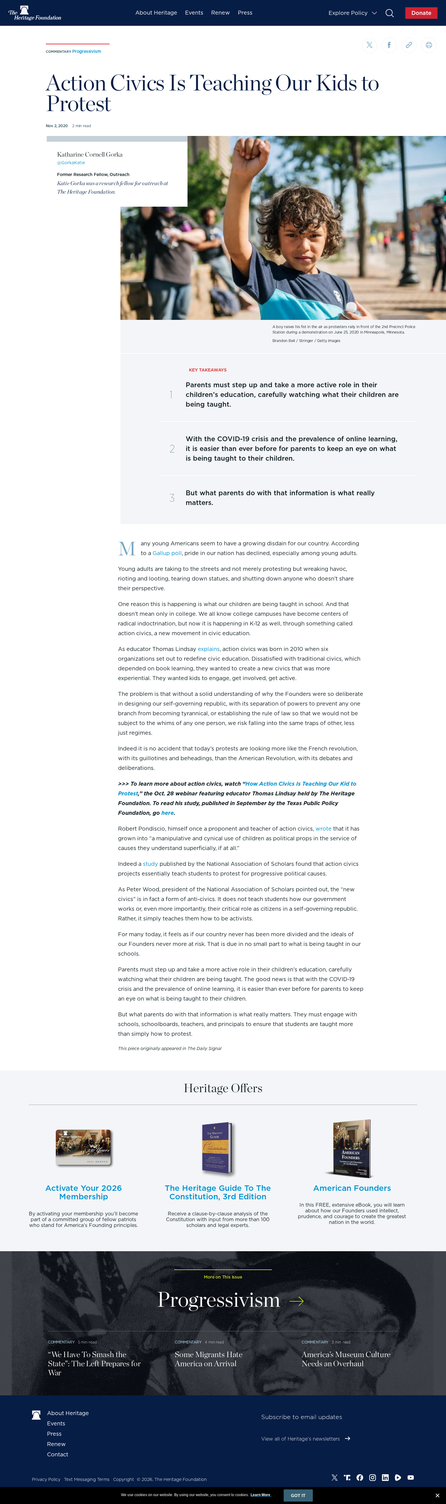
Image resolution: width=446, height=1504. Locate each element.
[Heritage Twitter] (335, 1478)
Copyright (123, 1479)
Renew (220, 12)
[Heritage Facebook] (359, 1478)
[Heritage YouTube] (410, 1478)
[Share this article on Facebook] (389, 45)
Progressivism (86, 51)
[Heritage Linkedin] (385, 1478)
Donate (421, 13)
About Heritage (156, 12)
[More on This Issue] (296, 1297)
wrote (324, 828)
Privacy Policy (46, 1479)
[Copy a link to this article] (409, 45)
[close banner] (437, 1496)
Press (245, 12)
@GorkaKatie (71, 162)
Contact (57, 1454)
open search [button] (389, 13)
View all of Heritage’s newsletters (300, 1439)
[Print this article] (428, 45)
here (167, 813)
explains (209, 649)
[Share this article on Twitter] (369, 45)
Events (194, 12)
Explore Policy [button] (348, 13)
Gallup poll (167, 553)
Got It (298, 1495)
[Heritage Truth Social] (347, 1478)
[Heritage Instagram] (372, 1478)
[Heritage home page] (36, 1414)
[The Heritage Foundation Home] (35, 13)
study (150, 864)
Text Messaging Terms (87, 1479)
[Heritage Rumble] (398, 1478)
